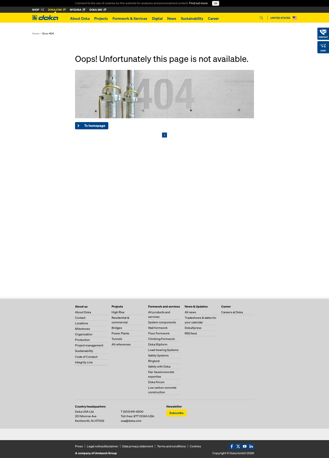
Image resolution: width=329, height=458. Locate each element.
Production (82, 340)
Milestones (82, 329)
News (171, 18)
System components (162, 322)
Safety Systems (158, 355)
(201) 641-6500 (133, 411)
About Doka (80, 18)
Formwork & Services (130, 18)
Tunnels (117, 339)
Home (35, 33)
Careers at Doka (232, 312)
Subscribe (176, 413)
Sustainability (192, 18)
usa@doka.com (131, 421)
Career (213, 18)
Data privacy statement (137, 446)
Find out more (198, 3)
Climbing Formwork (161, 339)
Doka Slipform (157, 344)
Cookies (195, 446)
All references (121, 344)
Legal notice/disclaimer (102, 446)
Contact (80, 318)
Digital (157, 18)
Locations (81, 323)
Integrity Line (84, 362)
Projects (101, 18)
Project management (89, 345)
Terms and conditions (171, 446)
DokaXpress (193, 328)
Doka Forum (156, 382)
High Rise (118, 312)
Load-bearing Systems (163, 350)
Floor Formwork (159, 333)
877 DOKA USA (143, 416)
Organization (83, 334)
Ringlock (154, 361)
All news (190, 312)
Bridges (117, 328)
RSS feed (191, 333)
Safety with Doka (159, 366)
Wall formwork (158, 328)
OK (215, 3)
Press (79, 446)
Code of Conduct (86, 357)
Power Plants (120, 333)
